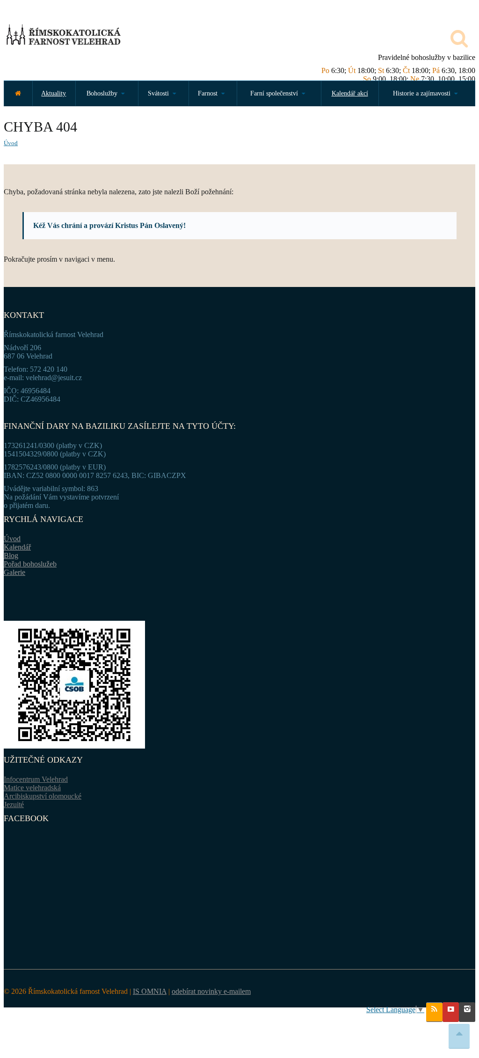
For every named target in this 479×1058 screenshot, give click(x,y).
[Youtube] (451, 1012)
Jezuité (14, 804)
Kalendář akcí (350, 93)
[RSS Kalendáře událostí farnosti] (434, 1012)
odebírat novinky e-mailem (211, 991)
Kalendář (17, 547)
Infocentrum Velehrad (36, 779)
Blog (11, 555)
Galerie (14, 572)
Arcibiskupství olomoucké (42, 796)
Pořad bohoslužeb (30, 564)
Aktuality (53, 93)
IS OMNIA (150, 991)
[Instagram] (467, 1012)
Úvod (11, 143)
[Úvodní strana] (18, 93)
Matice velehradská (32, 788)
